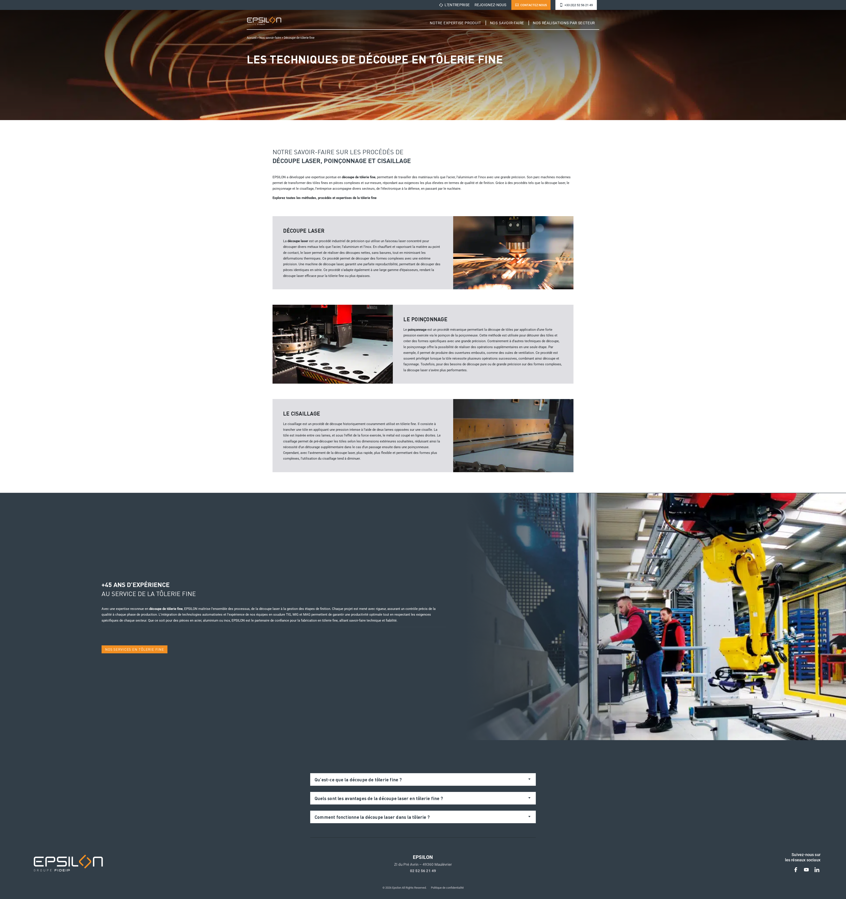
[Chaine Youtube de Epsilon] (806, 870)
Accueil (251, 38)
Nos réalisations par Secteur (564, 22)
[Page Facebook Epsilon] (795, 870)
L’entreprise (457, 5)
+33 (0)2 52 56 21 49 (578, 5)
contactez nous (533, 5)
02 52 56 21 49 (423, 871)
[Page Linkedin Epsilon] (816, 870)
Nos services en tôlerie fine (134, 649)
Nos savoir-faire (507, 22)
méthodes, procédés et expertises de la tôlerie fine (339, 198)
